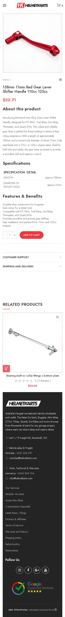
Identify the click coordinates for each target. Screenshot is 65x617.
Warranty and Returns (16, 531)
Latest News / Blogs (15, 513)
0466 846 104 (26, 473)
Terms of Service (14, 525)
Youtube (45, 570)
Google (36, 570)
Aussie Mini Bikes (14, 500)
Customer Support (16, 257)
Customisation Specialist (17, 506)
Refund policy (12, 544)
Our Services (12, 488)
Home (6, 79)
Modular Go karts (14, 494)
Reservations (11, 550)
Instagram (19, 570)
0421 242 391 (24, 453)
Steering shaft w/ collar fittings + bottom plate (32, 375)
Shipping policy (13, 538)
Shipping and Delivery (18, 266)
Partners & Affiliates (15, 519)
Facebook (28, 570)
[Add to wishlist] (57, 317)
